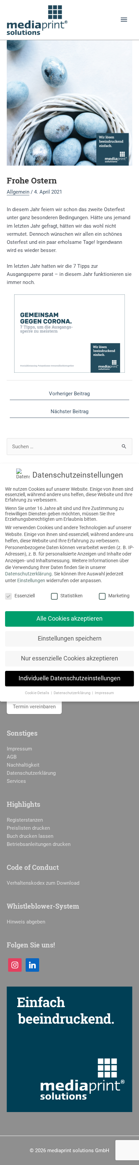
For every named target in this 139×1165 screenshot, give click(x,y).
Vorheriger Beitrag (69, 394)
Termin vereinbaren (34, 707)
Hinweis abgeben (26, 922)
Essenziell (25, 595)
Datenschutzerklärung (31, 773)
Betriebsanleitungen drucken (39, 844)
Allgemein (18, 192)
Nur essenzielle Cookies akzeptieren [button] (69, 658)
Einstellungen (31, 580)
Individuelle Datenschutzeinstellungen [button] (69, 678)
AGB (12, 757)
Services (16, 781)
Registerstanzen (25, 820)
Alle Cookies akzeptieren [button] (69, 618)
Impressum (19, 749)
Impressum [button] (104, 693)
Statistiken (71, 595)
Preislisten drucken (28, 828)
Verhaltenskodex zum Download (43, 883)
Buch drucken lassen (30, 836)
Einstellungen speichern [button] (70, 638)
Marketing (119, 595)
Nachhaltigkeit (23, 765)
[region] (69, 333)
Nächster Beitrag (69, 411)
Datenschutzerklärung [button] (72, 693)
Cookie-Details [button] (37, 693)
